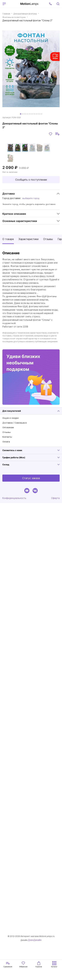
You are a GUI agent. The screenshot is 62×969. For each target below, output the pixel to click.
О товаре (8, 239)
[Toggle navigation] (12, 4)
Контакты (7, 437)
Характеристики (28, 239)
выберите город (30, 198)
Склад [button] (5, 464)
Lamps (29, 3)
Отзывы (48, 239)
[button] (50, 4)
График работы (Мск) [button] (13, 457)
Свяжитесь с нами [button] (12, 450)
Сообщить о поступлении (31, 179)
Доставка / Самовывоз (14, 422)
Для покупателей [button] (11, 411)
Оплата (6, 441)
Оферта (55, 498)
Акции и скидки (10, 418)
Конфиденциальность (14, 498)
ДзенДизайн (34, 940)
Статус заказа (31, 478)
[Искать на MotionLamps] (57, 3)
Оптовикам (8, 427)
